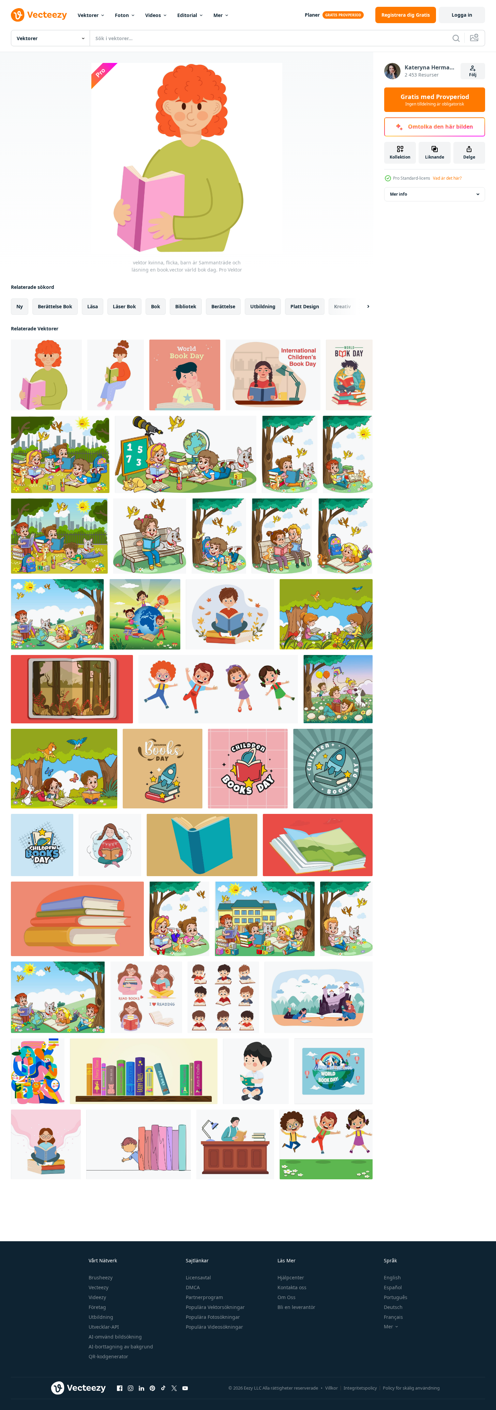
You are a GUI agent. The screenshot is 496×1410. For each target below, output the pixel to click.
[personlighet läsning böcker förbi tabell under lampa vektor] (235, 1144)
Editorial (187, 15)
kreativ (342, 306)
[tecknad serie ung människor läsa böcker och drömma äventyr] (319, 997)
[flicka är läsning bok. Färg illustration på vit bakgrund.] (110, 845)
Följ (473, 75)
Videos (153, 15)
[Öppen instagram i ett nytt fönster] (130, 1388)
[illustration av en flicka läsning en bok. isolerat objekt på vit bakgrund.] (146, 997)
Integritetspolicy (360, 1388)
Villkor (331, 1388)
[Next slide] (362, 306)
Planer (312, 15)
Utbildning (101, 1317)
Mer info (398, 194)
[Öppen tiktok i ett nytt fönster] (163, 1388)
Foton (122, 15)
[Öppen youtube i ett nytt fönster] (185, 1388)
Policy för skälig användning (411, 1388)
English (392, 1277)
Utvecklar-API (104, 1327)
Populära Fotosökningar (213, 1317)
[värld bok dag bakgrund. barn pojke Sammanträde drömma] (184, 375)
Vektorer (88, 15)
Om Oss (286, 1297)
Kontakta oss (291, 1287)
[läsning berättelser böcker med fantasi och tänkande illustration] (72, 689)
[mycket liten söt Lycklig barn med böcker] (144, 614)
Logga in (462, 15)
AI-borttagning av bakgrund (121, 1346)
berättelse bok (55, 306)
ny (19, 306)
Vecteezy (98, 1287)
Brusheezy (100, 1277)
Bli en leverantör (296, 1307)
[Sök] (456, 38)
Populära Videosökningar (214, 1327)
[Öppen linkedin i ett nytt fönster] (141, 1388)
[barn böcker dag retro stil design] (162, 768)
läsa (92, 306)
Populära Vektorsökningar (215, 1307)
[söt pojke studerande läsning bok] (256, 1071)
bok (155, 306)
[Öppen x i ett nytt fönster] (174, 1388)
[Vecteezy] (39, 15)
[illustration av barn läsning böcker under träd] (326, 614)
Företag (97, 1307)
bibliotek (185, 306)
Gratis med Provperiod (435, 100)
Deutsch (393, 1307)
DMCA (193, 1287)
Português (395, 1297)
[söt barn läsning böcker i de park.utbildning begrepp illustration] (338, 689)
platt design (304, 306)
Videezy (97, 1297)
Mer (218, 15)
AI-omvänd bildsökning (115, 1336)
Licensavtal (198, 1277)
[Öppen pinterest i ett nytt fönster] (152, 1388)
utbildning (262, 306)
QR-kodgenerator (108, 1356)
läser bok (124, 306)
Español (393, 1287)
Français (393, 1317)
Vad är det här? (447, 178)
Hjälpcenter (290, 1277)
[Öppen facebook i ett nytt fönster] (119, 1388)
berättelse (223, 306)
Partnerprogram (204, 1297)
